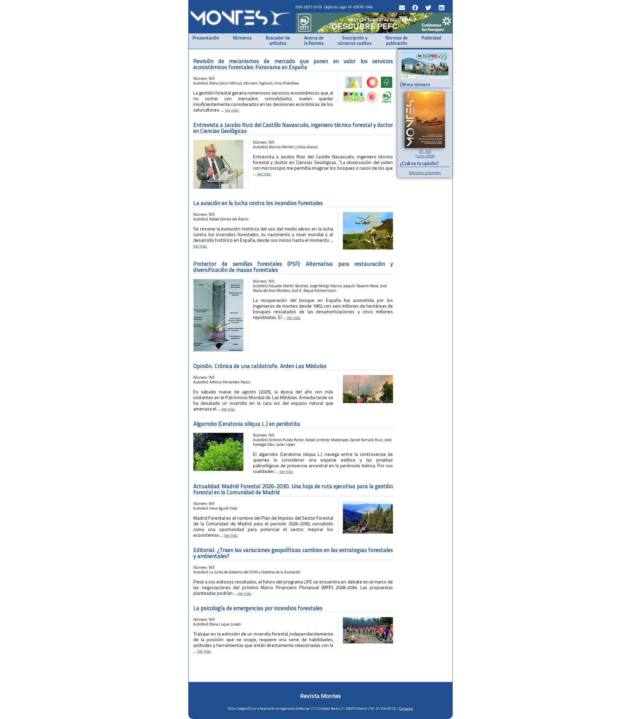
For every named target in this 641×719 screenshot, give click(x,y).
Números (242, 38)
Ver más (232, 110)
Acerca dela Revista (314, 41)
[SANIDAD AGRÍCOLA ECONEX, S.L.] (425, 65)
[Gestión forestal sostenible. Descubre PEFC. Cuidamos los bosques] (374, 31)
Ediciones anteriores (425, 172)
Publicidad (431, 38)
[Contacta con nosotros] (401, 7)
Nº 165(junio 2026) (425, 153)
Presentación (206, 38)
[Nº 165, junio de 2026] (425, 146)
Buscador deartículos (278, 41)
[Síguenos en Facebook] (414, 7)
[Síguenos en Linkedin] (441, 7)
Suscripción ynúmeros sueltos (355, 41)
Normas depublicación (397, 41)
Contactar (406, 708)
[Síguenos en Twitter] (427, 7)
